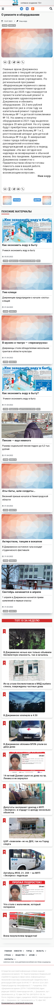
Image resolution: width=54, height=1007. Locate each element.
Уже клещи (9, 292)
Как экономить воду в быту (19, 245)
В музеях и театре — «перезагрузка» (25, 342)
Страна (7, 955)
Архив (4, 25)
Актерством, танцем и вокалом (22, 541)
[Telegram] (14, 62)
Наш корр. (23, 21)
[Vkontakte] (5, 62)
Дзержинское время (27, 261)
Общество (20, 955)
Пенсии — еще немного (16, 440)
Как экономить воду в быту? (20, 393)
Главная (8, 951)
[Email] (18, 62)
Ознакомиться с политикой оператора (17, 1003)
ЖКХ (38, 261)
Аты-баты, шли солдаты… (18, 491)
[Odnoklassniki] (9, 62)
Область (40, 951)
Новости (12, 25)
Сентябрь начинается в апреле (21, 592)
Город (29, 951)
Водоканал (14, 261)
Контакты (8, 959)
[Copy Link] (23, 62)
